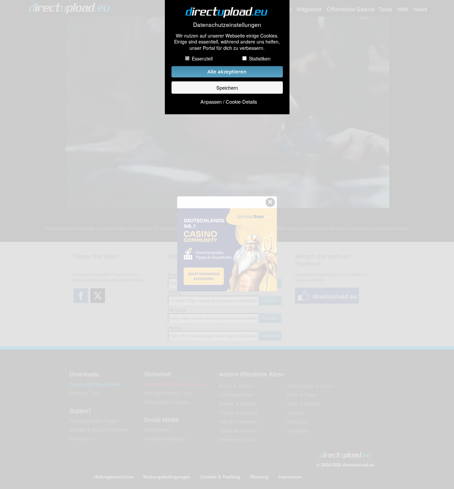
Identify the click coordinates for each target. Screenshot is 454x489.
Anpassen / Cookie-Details (228, 101)
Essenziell (202, 58)
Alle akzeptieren (227, 71)
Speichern (227, 87)
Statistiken (260, 58)
